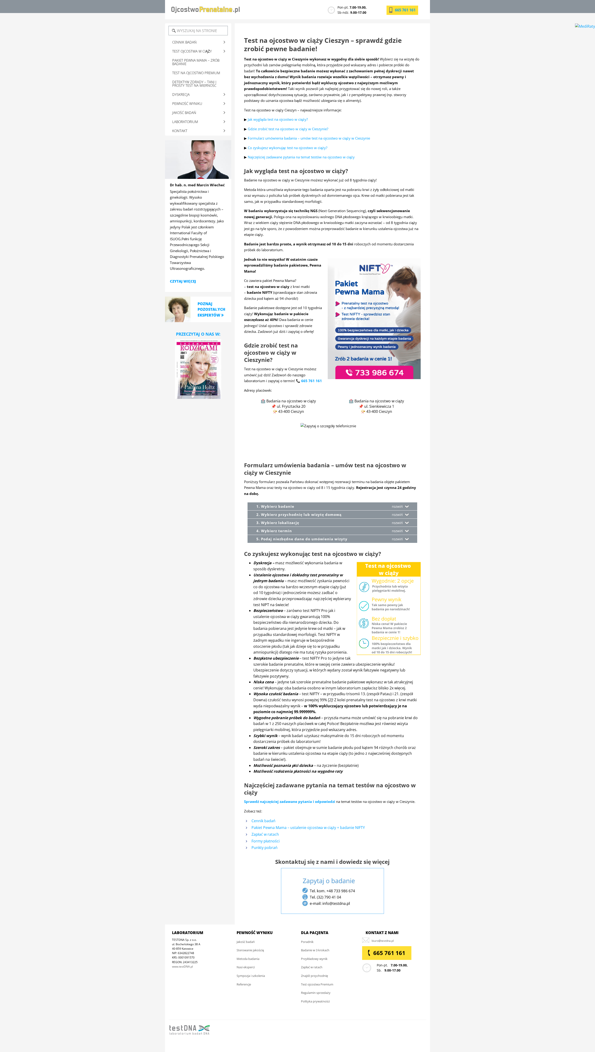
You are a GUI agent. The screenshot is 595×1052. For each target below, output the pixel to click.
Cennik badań (263, 820)
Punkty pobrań (264, 847)
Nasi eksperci (246, 967)
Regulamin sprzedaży (316, 993)
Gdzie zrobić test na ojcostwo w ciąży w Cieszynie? (288, 129)
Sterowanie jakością (250, 950)
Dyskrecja (181, 94)
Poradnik (307, 942)
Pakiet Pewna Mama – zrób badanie (195, 62)
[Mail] (383, 940)
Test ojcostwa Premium (317, 984)
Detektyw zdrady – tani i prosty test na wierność (194, 84)
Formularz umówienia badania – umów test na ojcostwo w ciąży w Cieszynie (309, 138)
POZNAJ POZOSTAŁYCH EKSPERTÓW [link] (211, 309)
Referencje (244, 984)
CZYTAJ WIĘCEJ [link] (183, 281)
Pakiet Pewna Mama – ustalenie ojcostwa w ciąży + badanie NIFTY (308, 827)
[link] (178, 309)
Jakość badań (184, 112)
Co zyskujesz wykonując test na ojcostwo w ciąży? (287, 147)
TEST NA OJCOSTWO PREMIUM (196, 72)
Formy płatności (265, 841)
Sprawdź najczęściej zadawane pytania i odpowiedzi (289, 801)
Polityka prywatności (315, 1001)
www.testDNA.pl (182, 967)
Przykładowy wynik (314, 959)
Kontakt (179, 130)
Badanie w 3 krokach (315, 950)
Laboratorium (185, 121)
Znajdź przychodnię (314, 976)
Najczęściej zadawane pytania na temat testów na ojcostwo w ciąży (301, 157)
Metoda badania (248, 959)
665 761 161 (405, 10)
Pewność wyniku (187, 103)
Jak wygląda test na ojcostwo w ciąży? (278, 119)
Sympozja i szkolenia (251, 976)
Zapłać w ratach (265, 834)
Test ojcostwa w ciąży (192, 51)
